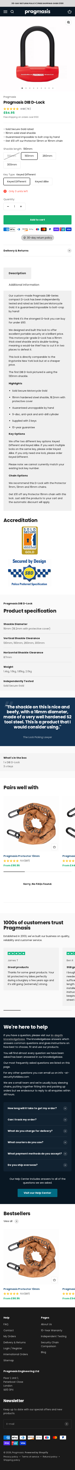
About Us (46, 1324)
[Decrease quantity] (8, 206)
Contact (8, 1330)
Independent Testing (53, 1336)
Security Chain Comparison (50, 1344)
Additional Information (24, 285)
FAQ (5, 1324)
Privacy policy (10, 1456)
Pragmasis (9, 97)
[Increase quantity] (21, 206)
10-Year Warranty (51, 1330)
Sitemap (8, 1360)
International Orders (15, 1354)
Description (17, 273)
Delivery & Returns (14, 1342)
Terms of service (30, 1456)
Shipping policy (11, 1459)
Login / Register (12, 1348)
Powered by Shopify (36, 1452)
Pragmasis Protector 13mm (21, 856)
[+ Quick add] (54, 847)
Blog (43, 1352)
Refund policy (50, 1456)
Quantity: (9, 199)
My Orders (9, 1336)
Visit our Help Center (37, 1193)
